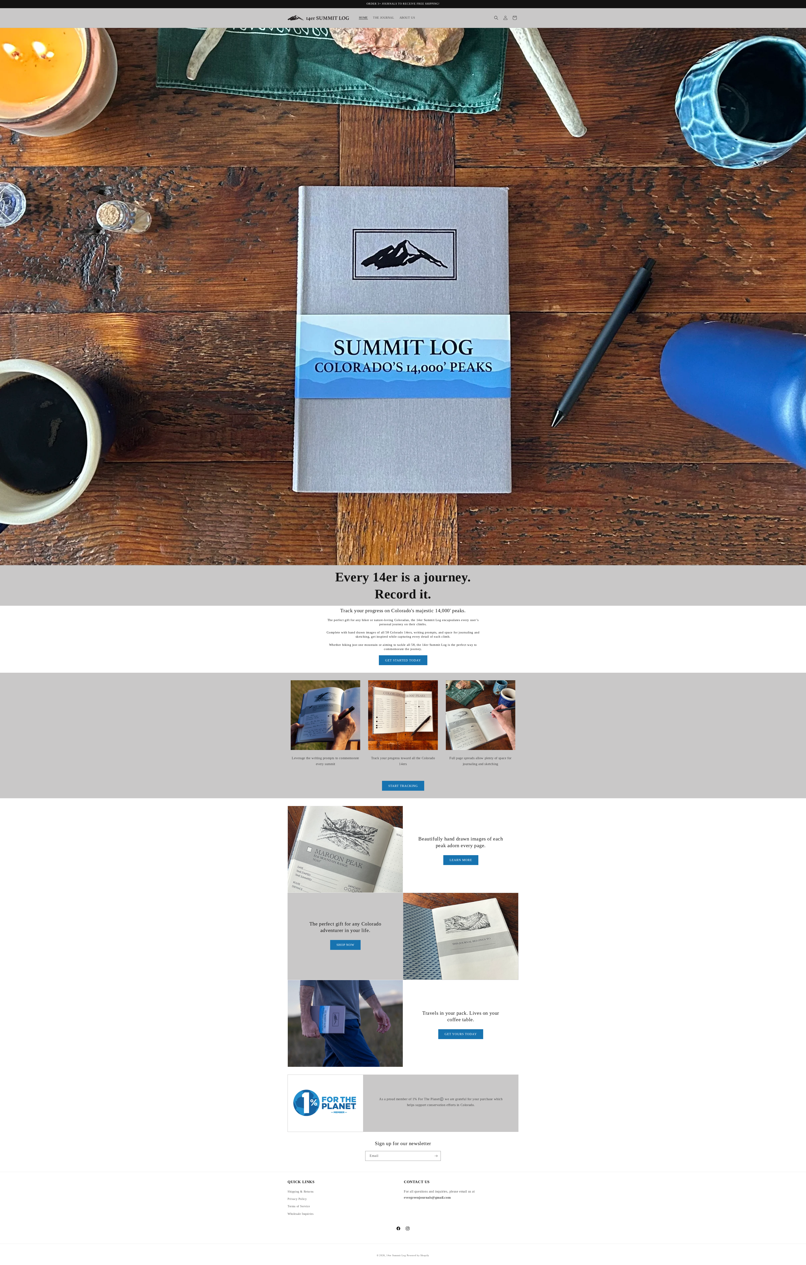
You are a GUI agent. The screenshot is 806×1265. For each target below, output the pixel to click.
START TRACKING (403, 786)
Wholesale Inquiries (300, 1213)
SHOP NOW (345, 945)
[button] (496, 17)
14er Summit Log (396, 1255)
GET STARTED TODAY (403, 660)
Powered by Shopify (418, 1255)
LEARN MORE (461, 860)
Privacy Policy (297, 1199)
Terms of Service (299, 1206)
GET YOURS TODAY (461, 1034)
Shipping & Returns (301, 1191)
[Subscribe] (436, 1156)
